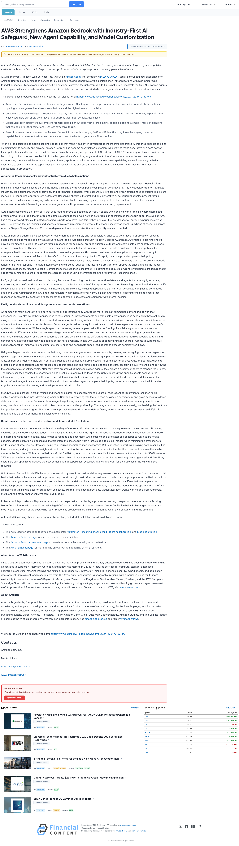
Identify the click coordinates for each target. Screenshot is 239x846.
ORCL (147, 748)
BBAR (71, 810)
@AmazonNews (129, 618)
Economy (63, 768)
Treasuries (74, 20)
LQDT (56, 789)
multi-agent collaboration (116, 531)
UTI (55, 749)
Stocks (22, 12)
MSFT (147, 740)
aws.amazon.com (130, 587)
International (60, 20)
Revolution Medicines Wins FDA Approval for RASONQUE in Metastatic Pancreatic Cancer (81, 716)
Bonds (56, 768)
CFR (77, 768)
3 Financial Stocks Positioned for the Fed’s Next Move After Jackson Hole (77, 758)
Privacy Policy (121, 831)
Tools (46, 12)
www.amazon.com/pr (13, 674)
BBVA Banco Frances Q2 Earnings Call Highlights (63, 798)
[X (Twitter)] (180, 830)
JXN (81, 768)
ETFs (34, 12)
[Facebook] (186, 830)
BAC (146, 728)
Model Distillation (147, 531)
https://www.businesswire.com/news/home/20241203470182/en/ (113, 96)
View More (135, 707)
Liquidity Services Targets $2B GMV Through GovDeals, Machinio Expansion (79, 777)
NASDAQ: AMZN (108, 76)
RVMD (56, 727)
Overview (22, 20)
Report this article (15, 698)
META (147, 736)
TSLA (146, 752)
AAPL (147, 720)
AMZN (147, 716)
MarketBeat (40, 727)
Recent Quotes (183, 4)
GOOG (147, 732)
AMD (146, 724)
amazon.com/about (96, 618)
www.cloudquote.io (128, 825)
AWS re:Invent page (22, 547)
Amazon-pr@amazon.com (16, 666)
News (33, 20)
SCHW (87, 768)
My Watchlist (206, 4)
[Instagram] (199, 830)
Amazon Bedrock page (24, 537)
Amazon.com (73, 76)
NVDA (147, 744)
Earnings (56, 810)
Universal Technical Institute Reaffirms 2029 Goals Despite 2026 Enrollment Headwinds (78, 738)
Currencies (45, 20)
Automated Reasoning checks (84, 531)
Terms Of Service (138, 831)
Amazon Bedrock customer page (29, 542)
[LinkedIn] (193, 830)
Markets (8, 12)
